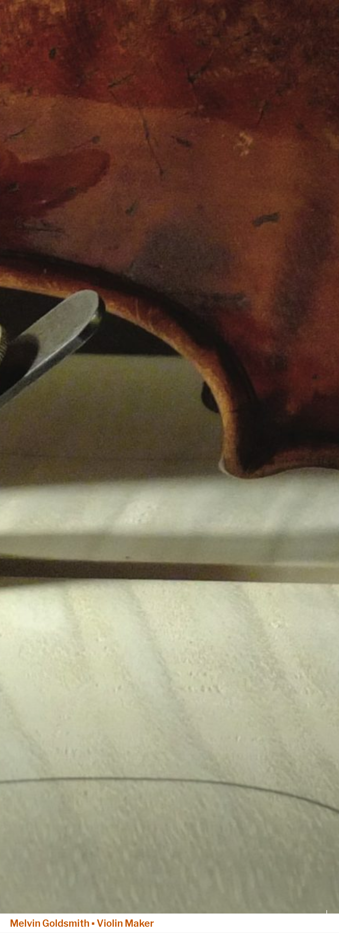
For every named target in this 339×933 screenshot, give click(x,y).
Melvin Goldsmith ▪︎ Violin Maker (82, 923)
